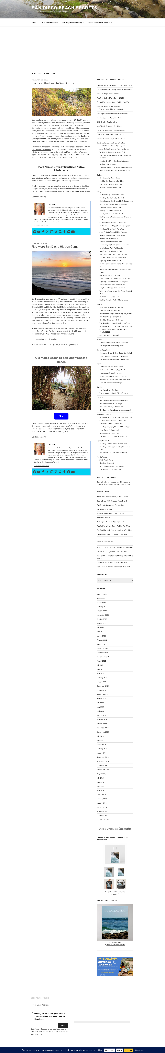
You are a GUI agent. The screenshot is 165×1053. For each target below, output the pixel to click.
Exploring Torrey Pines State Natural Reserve (115, 167)
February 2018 (102, 799)
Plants (99, 364)
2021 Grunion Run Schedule (107, 122)
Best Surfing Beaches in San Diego (111, 181)
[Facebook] (43, 232)
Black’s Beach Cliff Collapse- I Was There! (112, 501)
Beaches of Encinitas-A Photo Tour (112, 229)
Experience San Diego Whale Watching (113, 342)
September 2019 (103, 732)
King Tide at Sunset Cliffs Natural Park (113, 288)
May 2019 (100, 740)
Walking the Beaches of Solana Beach (113, 235)
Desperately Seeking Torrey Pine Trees (113, 376)
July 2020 (100, 703)
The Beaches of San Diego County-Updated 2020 (114, 85)
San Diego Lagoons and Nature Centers (111, 143)
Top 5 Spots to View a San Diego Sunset (113, 400)
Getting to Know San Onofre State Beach (114, 204)
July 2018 (100, 778)
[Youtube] (38, 232)
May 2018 (100, 786)
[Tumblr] (64, 232)
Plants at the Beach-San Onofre (53, 83)
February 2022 (102, 640)
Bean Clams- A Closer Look (109, 430)
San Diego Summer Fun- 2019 (110, 469)
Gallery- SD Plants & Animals (99, 22)
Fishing (99, 304)
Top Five (100, 397)
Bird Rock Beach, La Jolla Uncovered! (112, 257)
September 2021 (103, 657)
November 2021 (103, 653)
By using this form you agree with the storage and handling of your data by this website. (49, 1016)
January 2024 (102, 594)
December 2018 (103, 757)
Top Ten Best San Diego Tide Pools (109, 118)
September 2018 (103, 770)
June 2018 (100, 782)
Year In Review (102, 457)
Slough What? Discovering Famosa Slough (114, 278)
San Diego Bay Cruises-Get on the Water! (114, 359)
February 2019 (102, 749)
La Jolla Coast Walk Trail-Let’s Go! (111, 248)
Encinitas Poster (115, 942)
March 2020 (101, 715)
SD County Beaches (49, 22)
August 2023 (101, 598)
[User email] (73, 232)
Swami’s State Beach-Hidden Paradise (113, 232)
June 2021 (100, 669)
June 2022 (100, 632)
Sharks (99, 387)
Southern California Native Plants (111, 367)
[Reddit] (68, 232)
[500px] (55, 232)
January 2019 (102, 753)
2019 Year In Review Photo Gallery (111, 466)
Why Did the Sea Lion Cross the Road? (113, 452)
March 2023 (101, 602)
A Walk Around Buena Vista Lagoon (112, 146)
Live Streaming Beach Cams (109, 178)
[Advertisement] (82, 53)
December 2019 (103, 728)
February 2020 (102, 719)
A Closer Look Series (104, 414)
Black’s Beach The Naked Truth (110, 242)
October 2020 (102, 690)
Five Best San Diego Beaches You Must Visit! (115, 410)
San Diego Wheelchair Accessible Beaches (112, 114)
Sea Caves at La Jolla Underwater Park (113, 254)
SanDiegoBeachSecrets (116, 945)
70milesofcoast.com (41, 225)
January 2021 (101, 682)
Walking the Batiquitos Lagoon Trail (112, 152)
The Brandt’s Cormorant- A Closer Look (113, 436)
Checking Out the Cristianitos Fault (111, 198)
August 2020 (101, 699)
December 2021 (102, 648)
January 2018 (102, 803)
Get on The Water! (103, 350)
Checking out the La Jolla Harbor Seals (113, 444)
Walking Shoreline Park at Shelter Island (113, 300)
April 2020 (100, 711)
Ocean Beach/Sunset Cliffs (115, 892)
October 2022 (102, 619)
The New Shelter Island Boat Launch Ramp (114, 323)
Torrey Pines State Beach (108, 238)
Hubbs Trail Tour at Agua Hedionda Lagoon (114, 226)
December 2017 (102, 807)
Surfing (99, 175)
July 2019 (100, 736)
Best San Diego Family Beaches (108, 94)
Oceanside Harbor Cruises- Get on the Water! (115, 353)
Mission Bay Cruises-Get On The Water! (113, 356)
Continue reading (39, 197)
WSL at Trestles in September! (110, 187)
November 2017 (103, 811)
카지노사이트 (101, 547)
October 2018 (102, 765)
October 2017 (102, 815)
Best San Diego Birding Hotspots (108, 106)
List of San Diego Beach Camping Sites (111, 130)
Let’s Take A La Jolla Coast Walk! (111, 251)
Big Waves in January (104, 509)
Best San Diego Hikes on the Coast (111, 195)
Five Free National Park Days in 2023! (110, 98)
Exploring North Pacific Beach (110, 261)
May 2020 (100, 707)
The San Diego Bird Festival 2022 (111, 109)
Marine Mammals (103, 441)
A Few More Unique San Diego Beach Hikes (112, 497)
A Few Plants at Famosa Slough (110, 383)
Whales (99, 339)
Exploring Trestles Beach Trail (110, 207)
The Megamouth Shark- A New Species (113, 393)
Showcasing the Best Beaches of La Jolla (114, 245)
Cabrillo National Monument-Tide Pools (111, 139)
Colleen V (116, 894)
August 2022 (101, 623)
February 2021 (102, 678)
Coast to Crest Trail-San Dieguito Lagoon (114, 161)
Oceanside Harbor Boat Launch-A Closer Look (116, 326)
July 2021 (100, 665)
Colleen (99, 552)
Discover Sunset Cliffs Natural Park (112, 285)
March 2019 (101, 744)
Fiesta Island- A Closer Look (109, 297)
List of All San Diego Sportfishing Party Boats (115, 314)
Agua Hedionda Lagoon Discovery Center (114, 149)
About (34, 22)
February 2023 (102, 607)
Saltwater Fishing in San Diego (110, 310)
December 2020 (103, 686)
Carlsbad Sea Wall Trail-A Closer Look (112, 222)
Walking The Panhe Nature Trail (110, 211)
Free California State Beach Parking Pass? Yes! (113, 102)
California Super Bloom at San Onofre (112, 370)
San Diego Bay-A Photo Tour (109, 275)
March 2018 (101, 795)
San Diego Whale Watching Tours (111, 346)
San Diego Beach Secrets (64, 7)
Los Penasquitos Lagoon (108, 164)
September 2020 (103, 694)
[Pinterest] (34, 232)
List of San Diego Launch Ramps (111, 320)
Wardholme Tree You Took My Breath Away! (115, 379)
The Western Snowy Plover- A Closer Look (114, 427)
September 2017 (103, 820)
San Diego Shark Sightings (108, 390)
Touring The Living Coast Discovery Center (114, 170)
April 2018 (100, 790)
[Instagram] (51, 232)
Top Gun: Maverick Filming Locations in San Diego (114, 90)
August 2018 (101, 774)
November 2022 (103, 615)
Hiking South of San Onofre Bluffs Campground (116, 201)
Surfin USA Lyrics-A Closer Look (110, 184)
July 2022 (100, 627)
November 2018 (103, 761)
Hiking (99, 192)
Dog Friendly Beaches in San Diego (109, 126)
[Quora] (60, 232)
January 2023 (102, 611)
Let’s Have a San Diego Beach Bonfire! (110, 134)
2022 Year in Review (106, 460)
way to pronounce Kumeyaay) (78, 191)
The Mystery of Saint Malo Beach (111, 214)
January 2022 (102, 644)
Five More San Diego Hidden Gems (55, 246)
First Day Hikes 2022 (106, 463)
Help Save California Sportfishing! (111, 307)
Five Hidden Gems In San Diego (110, 404)
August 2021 (101, 661)
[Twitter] (47, 232)
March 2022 (101, 636)
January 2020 (102, 724)
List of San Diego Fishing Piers (110, 317)
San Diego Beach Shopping (72, 22)
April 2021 (100, 673)
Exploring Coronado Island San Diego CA (113, 281)
